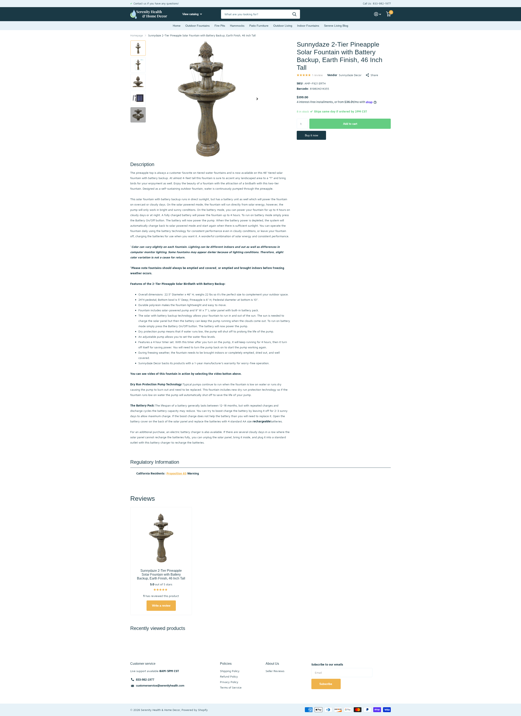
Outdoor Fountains (197, 25)
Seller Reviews (275, 671)
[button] (257, 98)
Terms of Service (231, 687)
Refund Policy (229, 676)
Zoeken (294, 14)
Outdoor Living (282, 25)
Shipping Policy (230, 671)
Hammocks (237, 25)
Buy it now (311, 135)
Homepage (136, 35)
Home (177, 25)
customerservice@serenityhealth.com (160, 685)
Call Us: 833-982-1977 (377, 3)
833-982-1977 (145, 679)
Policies (226, 663)
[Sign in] (377, 14)
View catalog (190, 14)
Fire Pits (220, 25)
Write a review (161, 605)
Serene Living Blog (336, 25)
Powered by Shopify (195, 710)
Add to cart (350, 123)
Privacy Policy (229, 682)
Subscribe (326, 683)
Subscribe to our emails (327, 664)
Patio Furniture (258, 25)
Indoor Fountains (308, 25)
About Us (272, 663)
